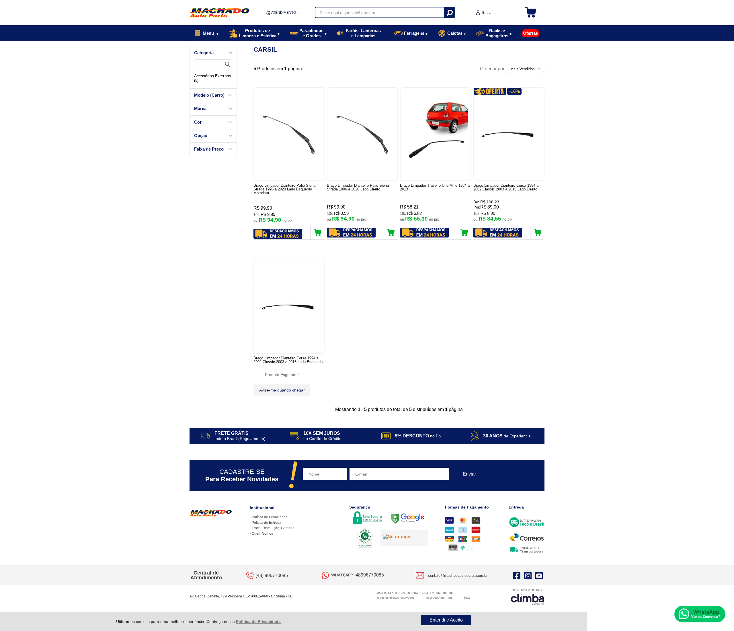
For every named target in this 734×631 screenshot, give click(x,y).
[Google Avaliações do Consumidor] (404, 538)
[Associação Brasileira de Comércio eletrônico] (365, 538)
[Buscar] (449, 12)
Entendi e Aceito (446, 620)
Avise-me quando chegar (282, 390)
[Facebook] (516, 575)
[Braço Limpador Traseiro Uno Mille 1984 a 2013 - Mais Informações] (436, 134)
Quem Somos (262, 533)
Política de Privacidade (258, 621)
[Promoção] (490, 91)
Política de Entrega (266, 523)
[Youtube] (539, 575)
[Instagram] (528, 575)
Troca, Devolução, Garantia (273, 528)
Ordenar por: (492, 68)
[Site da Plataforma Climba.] (527, 596)
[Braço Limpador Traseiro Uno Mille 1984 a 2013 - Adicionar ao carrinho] (464, 232)
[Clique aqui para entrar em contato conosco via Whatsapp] (699, 614)
